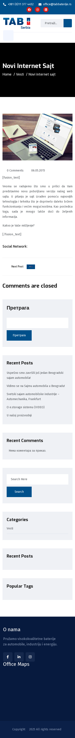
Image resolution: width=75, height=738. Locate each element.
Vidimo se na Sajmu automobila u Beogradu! (36, 386)
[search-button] (68, 23)
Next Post (17, 266)
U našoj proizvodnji (19, 415)
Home (6, 74)
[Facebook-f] (7, 657)
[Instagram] (30, 657)
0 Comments (15, 170)
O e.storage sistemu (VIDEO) (26, 407)
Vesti (20, 74)
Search (19, 492)
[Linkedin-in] (19, 657)
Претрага (18, 307)
